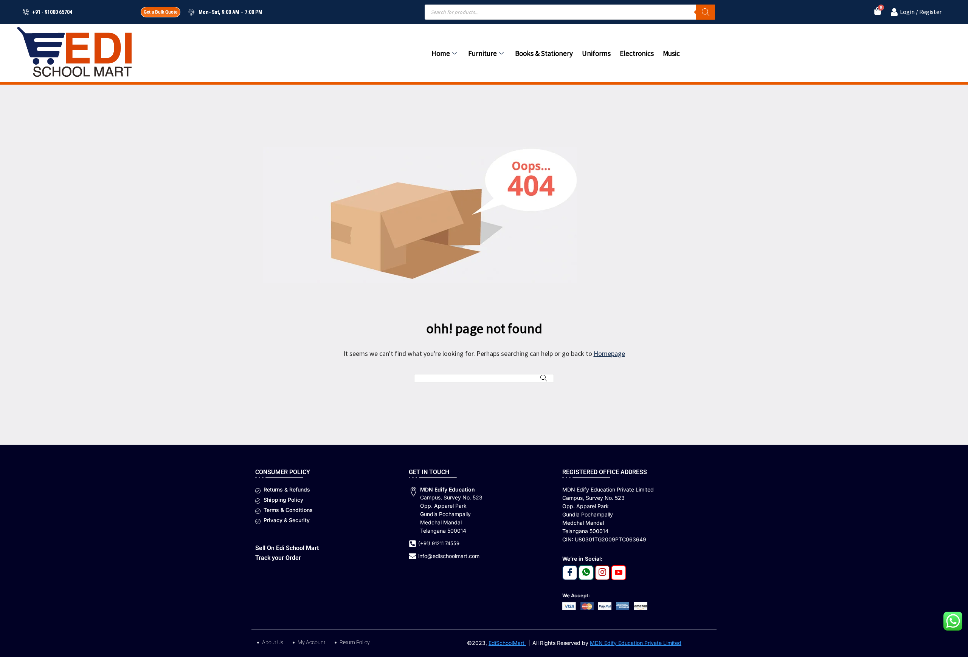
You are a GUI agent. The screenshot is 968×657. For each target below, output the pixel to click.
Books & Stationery (544, 53)
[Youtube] (618, 572)
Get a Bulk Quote (160, 12)
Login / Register (921, 11)
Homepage (609, 353)
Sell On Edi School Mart (287, 548)
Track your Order (278, 557)
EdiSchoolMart (507, 643)
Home (440, 53)
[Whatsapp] (586, 572)
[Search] (705, 12)
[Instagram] (602, 572)
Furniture (482, 53)
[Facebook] (569, 572)
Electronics (637, 53)
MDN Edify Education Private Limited (635, 643)
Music (671, 53)
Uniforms (596, 53)
